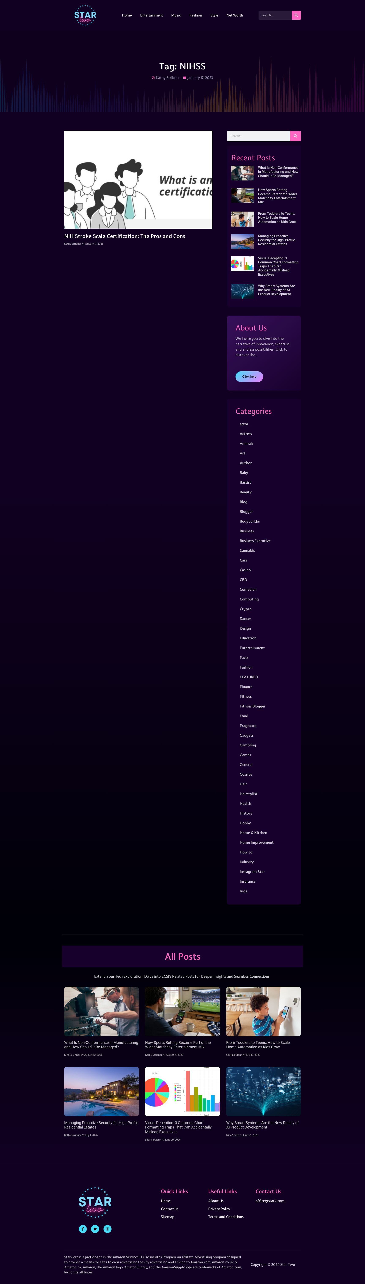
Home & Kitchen (253, 832)
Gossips (246, 774)
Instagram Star (252, 871)
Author (246, 462)
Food (244, 715)
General (246, 764)
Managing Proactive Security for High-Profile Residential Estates (276, 240)
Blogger (246, 511)
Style (214, 15)
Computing (249, 599)
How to (246, 852)
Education (248, 638)
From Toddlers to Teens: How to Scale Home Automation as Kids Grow (277, 218)
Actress (246, 433)
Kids (243, 891)
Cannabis (247, 550)
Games (245, 754)
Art (242, 453)
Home (127, 15)
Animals (246, 443)
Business (247, 530)
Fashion (195, 15)
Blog (243, 501)
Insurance (247, 881)
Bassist (245, 482)
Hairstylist (248, 793)
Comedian (248, 589)
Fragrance (248, 725)
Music (176, 15)
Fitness (246, 696)
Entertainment (151, 15)
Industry (247, 861)
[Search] (296, 15)
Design (245, 628)
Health (245, 803)
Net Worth (235, 15)
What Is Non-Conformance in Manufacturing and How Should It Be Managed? (278, 172)
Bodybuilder (250, 521)
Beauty (246, 492)
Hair (243, 784)
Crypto (246, 608)
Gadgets (246, 735)
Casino (245, 569)
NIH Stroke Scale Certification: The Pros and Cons (124, 236)
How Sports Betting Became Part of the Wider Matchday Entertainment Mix (277, 196)
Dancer (245, 618)
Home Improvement (257, 842)
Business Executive (255, 540)
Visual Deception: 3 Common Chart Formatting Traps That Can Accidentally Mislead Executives (278, 266)
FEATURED (249, 676)
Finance (246, 686)
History (246, 813)
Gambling (248, 745)
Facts (244, 657)
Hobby (245, 822)
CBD (243, 579)
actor (244, 423)
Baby (244, 472)
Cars (243, 560)
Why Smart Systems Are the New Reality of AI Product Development (276, 290)
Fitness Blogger (253, 706)
